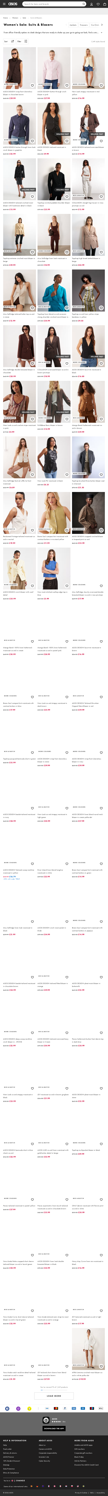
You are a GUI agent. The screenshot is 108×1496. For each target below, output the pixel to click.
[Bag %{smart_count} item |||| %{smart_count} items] (104, 4)
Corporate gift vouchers (83, 1453)
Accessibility (101, 1492)
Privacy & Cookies (81, 1492)
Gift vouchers (79, 1449)
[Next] (102, 25)
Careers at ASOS (45, 1449)
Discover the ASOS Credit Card (86, 1465)
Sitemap (6, 1465)
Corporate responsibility (48, 1453)
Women (15, 18)
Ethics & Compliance (11, 1472)
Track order (7, 1449)
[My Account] (91, 4)
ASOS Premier (8, 1457)
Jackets (73, 25)
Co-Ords (95, 25)
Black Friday (79, 1457)
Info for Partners (80, 1461)
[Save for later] (32, 85)
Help (5, 1445)
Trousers (84, 25)
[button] (31, 1486)
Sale (24, 18)
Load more (54, 1396)
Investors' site (44, 1457)
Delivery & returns (10, 1453)
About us (42, 1445)
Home (5, 18)
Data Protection (9, 1469)
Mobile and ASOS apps (83, 1445)
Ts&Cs (92, 1492)
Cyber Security (44, 1461)
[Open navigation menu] (4, 4)
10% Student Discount (11, 1461)
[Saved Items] (98, 4)
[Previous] (66, 25)
